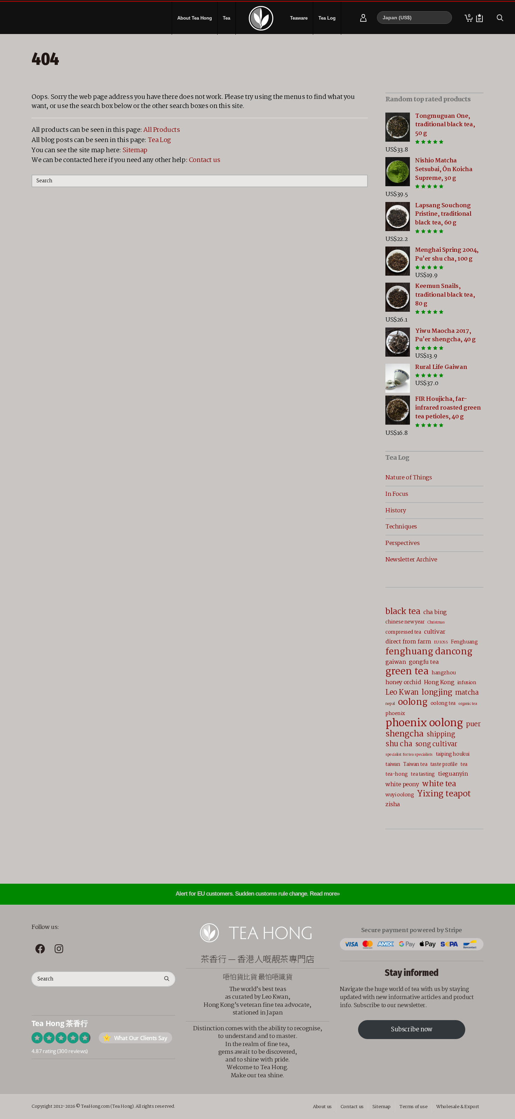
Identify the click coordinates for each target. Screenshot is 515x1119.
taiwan (392, 764)
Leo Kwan (402, 692)
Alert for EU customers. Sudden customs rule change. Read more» (257, 893)
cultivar (434, 632)
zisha (392, 804)
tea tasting (423, 774)
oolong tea (443, 703)
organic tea (467, 704)
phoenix (395, 713)
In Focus (396, 494)
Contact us (204, 160)
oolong (413, 702)
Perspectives (402, 543)
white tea (439, 784)
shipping (440, 735)
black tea (402, 611)
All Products (161, 130)
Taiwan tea (415, 764)
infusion (466, 683)
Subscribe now (411, 1030)
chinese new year (405, 622)
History (395, 510)
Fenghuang (464, 642)
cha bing (435, 612)
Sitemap (135, 150)
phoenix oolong (424, 723)
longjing (436, 692)
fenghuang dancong (428, 652)
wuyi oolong (399, 795)
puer (473, 724)
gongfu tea (424, 662)
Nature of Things (408, 478)
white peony (402, 784)
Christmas (436, 622)
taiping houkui (452, 754)
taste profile (444, 764)
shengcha (404, 734)
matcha (467, 693)
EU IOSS (441, 642)
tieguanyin (453, 774)
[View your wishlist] (479, 18)
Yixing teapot (444, 794)
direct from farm (408, 642)
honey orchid (403, 682)
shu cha (398, 744)
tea (463, 764)
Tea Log (159, 140)
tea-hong (396, 774)
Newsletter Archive (411, 560)
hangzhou (444, 673)
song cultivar (436, 744)
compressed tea (403, 632)
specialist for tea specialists (409, 754)
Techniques (401, 527)
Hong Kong (439, 682)
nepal (390, 704)
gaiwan (395, 662)
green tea (406, 671)
